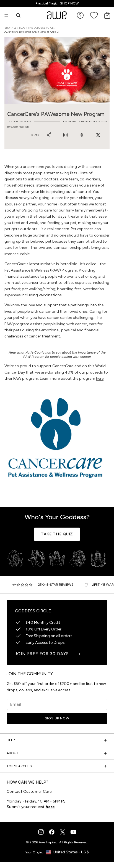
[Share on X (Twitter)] (98, 135)
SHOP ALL (10, 27)
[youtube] (73, 832)
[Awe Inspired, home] (56, 15)
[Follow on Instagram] (65, 135)
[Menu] (6, 15)
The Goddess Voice (41, 27)
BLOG (22, 27)
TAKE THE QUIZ (57, 534)
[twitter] (62, 832)
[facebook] (51, 832)
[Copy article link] (49, 135)
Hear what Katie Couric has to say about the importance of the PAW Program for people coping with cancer (57, 354)
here (99, 378)
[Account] (80, 15)
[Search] (18, 15)
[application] (97, 845)
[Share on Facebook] (82, 135)
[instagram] (41, 832)
